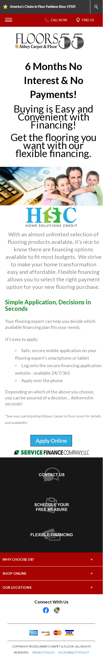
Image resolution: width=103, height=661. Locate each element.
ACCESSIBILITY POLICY (73, 652)
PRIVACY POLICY (43, 652)
